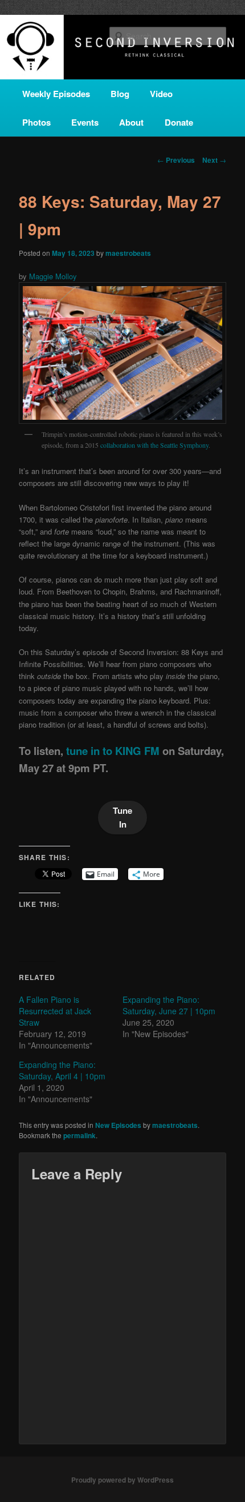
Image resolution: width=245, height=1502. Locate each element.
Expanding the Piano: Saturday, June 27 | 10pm (168, 1005)
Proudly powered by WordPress (122, 1480)
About (131, 122)
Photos (36, 122)
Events (85, 122)
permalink (79, 1135)
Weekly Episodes (56, 93)
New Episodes (118, 1125)
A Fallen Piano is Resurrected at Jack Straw (55, 1011)
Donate (179, 122)
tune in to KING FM (113, 750)
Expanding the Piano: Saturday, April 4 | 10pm (62, 1070)
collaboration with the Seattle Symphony (154, 444)
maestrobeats (128, 253)
